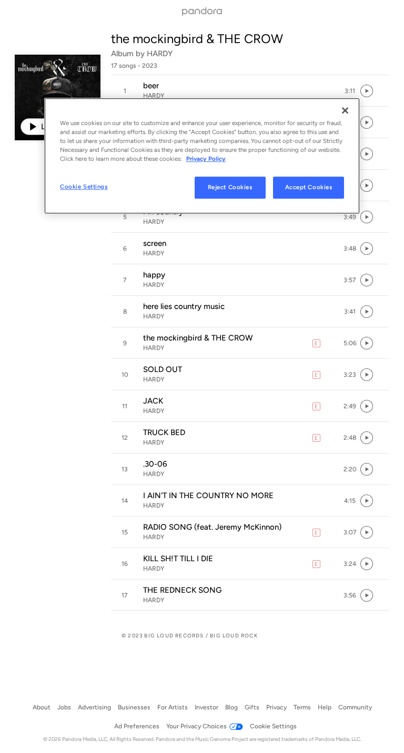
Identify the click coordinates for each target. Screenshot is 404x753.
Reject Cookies (230, 187)
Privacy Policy (206, 158)
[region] (202, 156)
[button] (250, 91)
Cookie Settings (84, 186)
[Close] (345, 110)
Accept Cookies (308, 187)
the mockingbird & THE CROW (197, 38)
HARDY (160, 53)
